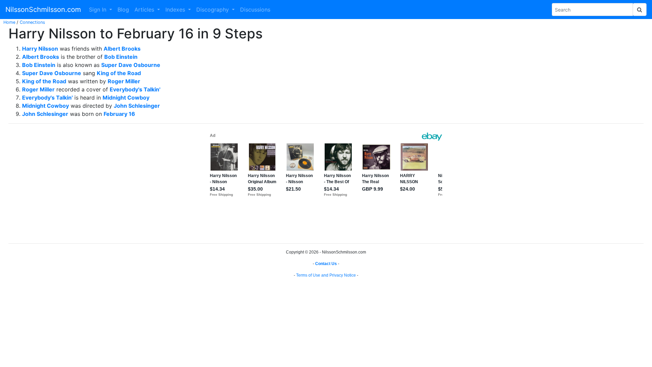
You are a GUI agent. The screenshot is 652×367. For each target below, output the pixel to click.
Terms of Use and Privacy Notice (326, 275)
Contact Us (326, 263)
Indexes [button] (176, 9)
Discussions (255, 9)
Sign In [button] (98, 9)
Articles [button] (145, 9)
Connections (32, 22)
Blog (123, 9)
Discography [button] (213, 9)
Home (9, 22)
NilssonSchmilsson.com (43, 9)
